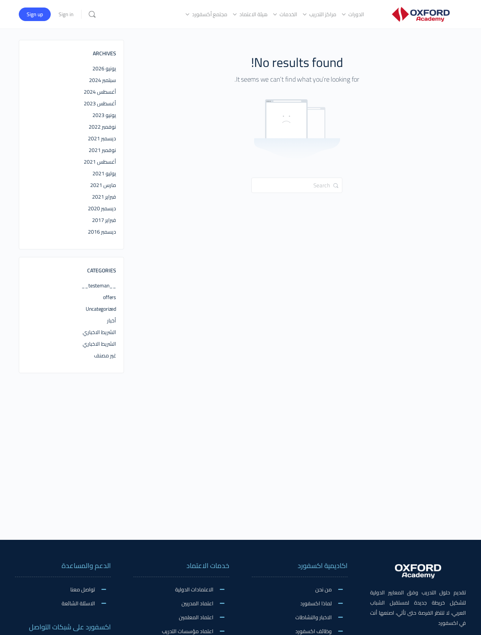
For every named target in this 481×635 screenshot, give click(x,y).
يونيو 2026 (104, 68)
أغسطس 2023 (100, 103)
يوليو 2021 (104, 173)
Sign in (66, 14)
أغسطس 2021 (100, 162)
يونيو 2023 (104, 115)
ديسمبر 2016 (102, 232)
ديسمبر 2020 (102, 208)
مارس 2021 (103, 185)
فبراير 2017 (104, 220)
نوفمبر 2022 (102, 127)
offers (109, 297)
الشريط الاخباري (99, 332)
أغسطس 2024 (100, 92)
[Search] (92, 14)
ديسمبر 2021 (102, 138)
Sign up (35, 14)
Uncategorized (101, 309)
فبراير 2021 (104, 197)
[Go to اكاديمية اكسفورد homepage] (420, 13)
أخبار (111, 320)
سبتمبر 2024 (102, 80)
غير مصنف (105, 355)
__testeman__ (99, 285)
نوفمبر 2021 (102, 150)
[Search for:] (296, 185)
